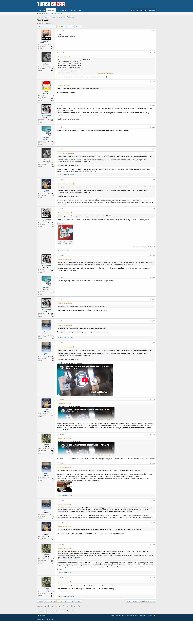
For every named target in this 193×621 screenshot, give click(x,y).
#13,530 (152, 277)
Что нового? (61, 10)
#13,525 (152, 127)
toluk (46, 63)
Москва (52, 101)
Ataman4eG (46, 115)
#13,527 (152, 180)
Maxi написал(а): (63, 57)
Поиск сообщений (56, 13)
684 (72, 27)
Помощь (143, 615)
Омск (52, 453)
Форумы (51, 10)
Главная (42, 10)
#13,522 (152, 53)
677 (58, 27)
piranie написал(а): (64, 259)
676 (55, 27)
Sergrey (40, 23)
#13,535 (152, 434)
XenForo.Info (49, 619)
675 (51, 27)
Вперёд (78, 27)
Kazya (46, 331)
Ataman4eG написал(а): (65, 153)
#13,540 (152, 578)
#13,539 (152, 544)
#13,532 (152, 321)
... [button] (47, 27)
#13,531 (152, 299)
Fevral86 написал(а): (64, 213)
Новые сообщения (43, 13)
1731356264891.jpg (65, 242)
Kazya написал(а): (63, 403)
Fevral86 (46, 137)
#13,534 (152, 399)
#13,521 (152, 31)
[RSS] (154, 615)
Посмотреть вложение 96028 (67, 559)
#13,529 (152, 255)
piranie (46, 190)
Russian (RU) (43, 615)
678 (62, 27)
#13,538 (152, 522)
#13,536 (152, 463)
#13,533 (152, 343)
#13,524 (152, 105)
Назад (41, 27)
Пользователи (75, 10)
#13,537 (152, 500)
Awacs (46, 445)
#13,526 (152, 149)
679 (66, 27)
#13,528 (152, 209)
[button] (68, 10)
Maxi (46, 92)
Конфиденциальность (132, 615)
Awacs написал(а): (63, 467)
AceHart (46, 41)
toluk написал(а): (63, 85)
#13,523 (152, 81)
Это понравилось (66, 174)
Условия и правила (117, 615)
